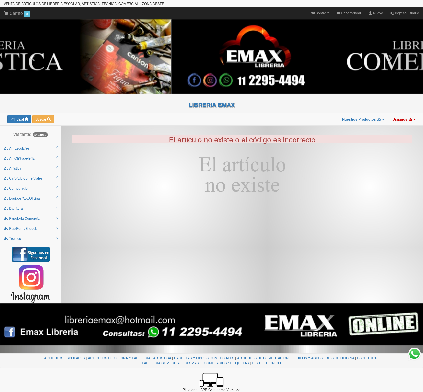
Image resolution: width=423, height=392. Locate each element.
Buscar (41, 119)
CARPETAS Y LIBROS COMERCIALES (204, 358)
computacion (19, 188)
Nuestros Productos (359, 119)
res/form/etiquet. (22, 228)
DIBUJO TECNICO (266, 362)
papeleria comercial (24, 218)
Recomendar (350, 13)
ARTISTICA (162, 358)
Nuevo (377, 13)
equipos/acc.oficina (24, 198)
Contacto (322, 13)
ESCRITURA (367, 358)
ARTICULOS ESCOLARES (64, 358)
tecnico (14, 238)
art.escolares (19, 148)
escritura (15, 208)
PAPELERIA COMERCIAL (162, 362)
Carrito (18, 13)
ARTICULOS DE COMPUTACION (263, 358)
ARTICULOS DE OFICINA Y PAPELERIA (119, 358)
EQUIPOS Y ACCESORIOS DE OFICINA (323, 358)
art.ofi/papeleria (21, 158)
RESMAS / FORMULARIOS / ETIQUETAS (217, 362)
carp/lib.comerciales (25, 178)
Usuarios (400, 119)
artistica (14, 168)
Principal (18, 119)
